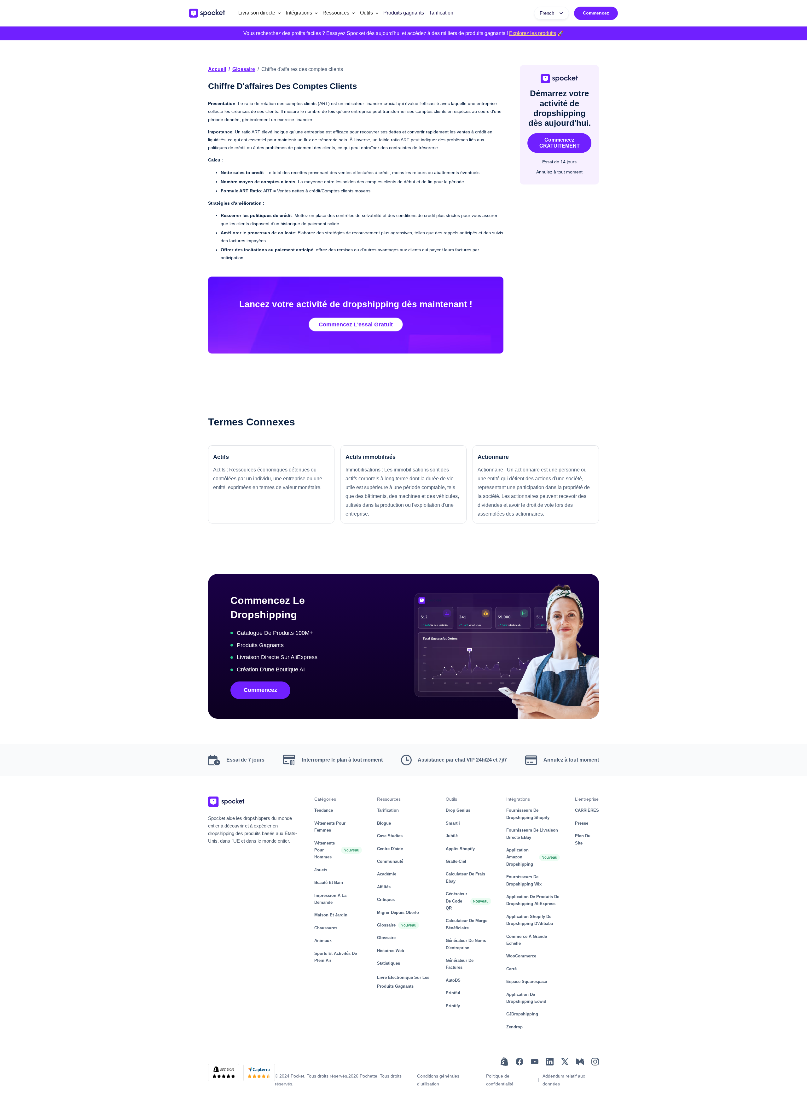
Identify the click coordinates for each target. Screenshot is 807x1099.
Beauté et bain (328, 882)
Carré (511, 969)
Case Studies (390, 835)
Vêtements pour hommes (324, 850)
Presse (581, 823)
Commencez (596, 12)
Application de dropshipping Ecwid (526, 998)
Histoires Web (390, 950)
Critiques (386, 899)
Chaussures (325, 928)
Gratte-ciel (456, 861)
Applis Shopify (460, 848)
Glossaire (243, 69)
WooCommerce (521, 956)
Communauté (390, 861)
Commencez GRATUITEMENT (559, 143)
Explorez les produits (532, 33)
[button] (259, 13)
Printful (453, 993)
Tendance (323, 810)
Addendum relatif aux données (564, 1079)
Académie (386, 874)
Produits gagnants (403, 12)
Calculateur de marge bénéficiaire (466, 924)
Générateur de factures (459, 964)
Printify (453, 1005)
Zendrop (514, 1027)
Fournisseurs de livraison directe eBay (532, 833)
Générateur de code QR (456, 900)
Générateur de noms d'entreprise (466, 944)
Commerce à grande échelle (526, 940)
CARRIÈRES (587, 810)
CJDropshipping (522, 1014)
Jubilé (452, 835)
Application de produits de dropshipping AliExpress (532, 900)
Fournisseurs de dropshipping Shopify (527, 814)
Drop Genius (458, 810)
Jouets (320, 870)
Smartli (453, 823)
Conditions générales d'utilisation (438, 1079)
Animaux (323, 940)
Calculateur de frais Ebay (465, 877)
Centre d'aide (390, 848)
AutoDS (453, 980)
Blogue (384, 823)
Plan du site (582, 839)
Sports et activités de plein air (335, 957)
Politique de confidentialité (500, 1079)
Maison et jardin (330, 915)
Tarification (441, 12)
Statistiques (388, 963)
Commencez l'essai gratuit (356, 324)
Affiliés (384, 887)
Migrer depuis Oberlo (398, 912)
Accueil (217, 69)
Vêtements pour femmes (329, 827)
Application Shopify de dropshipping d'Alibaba (529, 920)
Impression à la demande (330, 899)
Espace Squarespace (526, 981)
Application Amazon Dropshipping (519, 857)
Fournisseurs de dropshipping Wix (524, 880)
